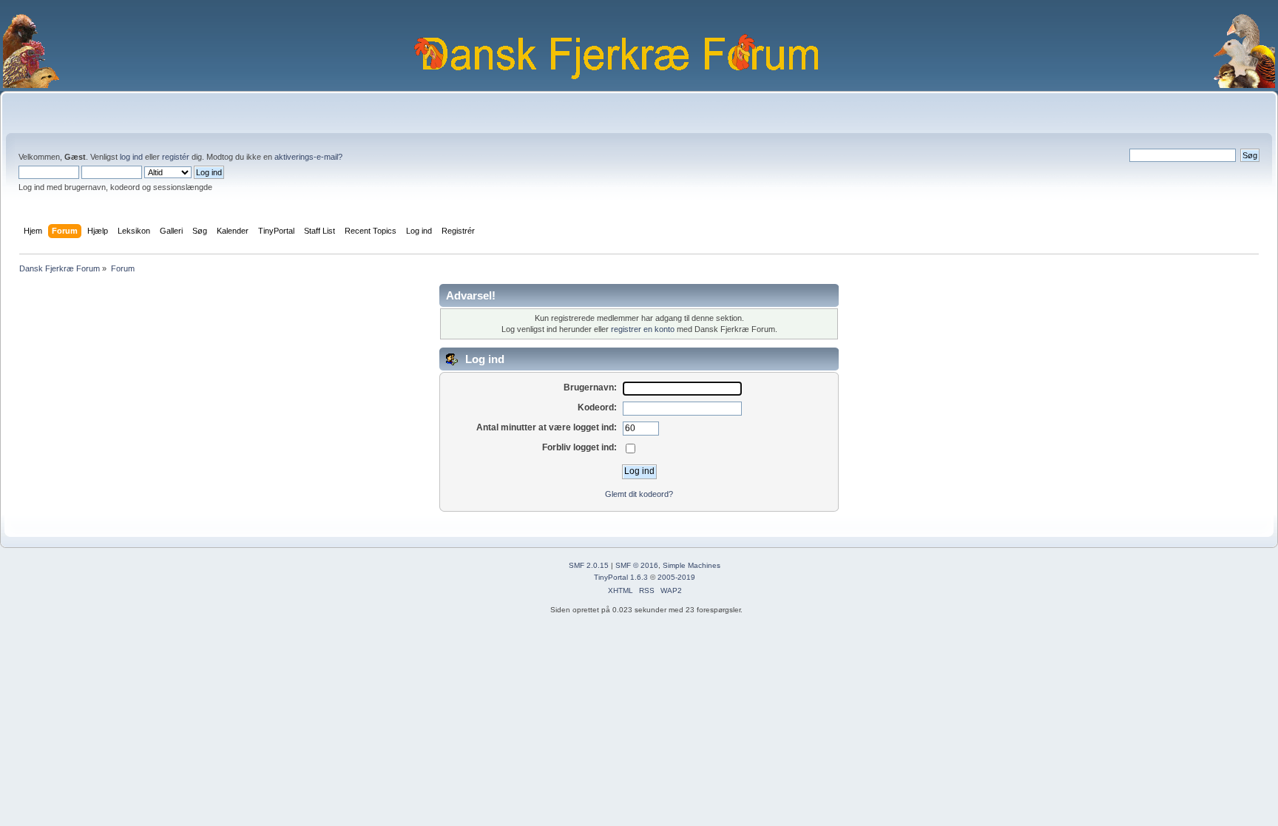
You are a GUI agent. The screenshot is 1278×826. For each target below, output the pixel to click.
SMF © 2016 (636, 565)
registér (175, 156)
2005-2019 (676, 577)
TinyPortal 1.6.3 (621, 577)
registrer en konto (642, 329)
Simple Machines (691, 565)
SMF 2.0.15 (589, 565)
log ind (131, 156)
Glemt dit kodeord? (639, 494)
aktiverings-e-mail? (308, 156)
